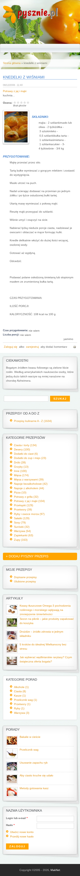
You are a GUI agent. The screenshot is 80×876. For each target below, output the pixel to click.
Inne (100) (20, 470)
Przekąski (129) (23, 505)
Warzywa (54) (22, 531)
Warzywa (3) (21, 712)
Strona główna (12, 63)
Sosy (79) (20, 522)
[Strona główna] (9, 22)
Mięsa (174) (21, 475)
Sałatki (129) (22, 518)
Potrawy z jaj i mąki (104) (29, 501)
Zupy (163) (21, 539)
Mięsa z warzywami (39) (29, 479)
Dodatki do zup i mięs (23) (30, 458)
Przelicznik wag (29, 749)
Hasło (10, 825)
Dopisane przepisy (25, 577)
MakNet (55, 870)
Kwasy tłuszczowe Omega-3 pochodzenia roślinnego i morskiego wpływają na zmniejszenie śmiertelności (45, 610)
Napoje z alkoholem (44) (29, 488)
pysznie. (38, 12)
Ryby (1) (19, 708)
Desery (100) (22, 449)
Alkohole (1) (21, 687)
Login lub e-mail (17, 818)
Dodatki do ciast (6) (26, 453)
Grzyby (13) (21, 466)
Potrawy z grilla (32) (26, 496)
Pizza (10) (20, 492)
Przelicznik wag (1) (25, 699)
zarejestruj (32, 346)
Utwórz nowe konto (22, 832)
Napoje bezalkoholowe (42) (31, 483)
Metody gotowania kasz (34, 788)
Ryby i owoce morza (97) (29, 514)
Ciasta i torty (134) (25, 445)
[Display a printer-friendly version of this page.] (74, 347)
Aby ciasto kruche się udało (36, 775)
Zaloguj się (10, 346)
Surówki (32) (22, 526)
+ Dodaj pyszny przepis (27, 556)
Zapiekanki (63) (23, 535)
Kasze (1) (20, 695)
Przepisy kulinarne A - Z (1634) (33, 420)
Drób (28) (20, 462)
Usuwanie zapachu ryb (34, 762)
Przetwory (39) (23, 509)
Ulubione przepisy (25, 581)
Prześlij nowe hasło (22, 836)
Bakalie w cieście (30, 736)
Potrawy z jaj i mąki (14, 91)
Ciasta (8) (20, 691)
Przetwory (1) (22, 704)
